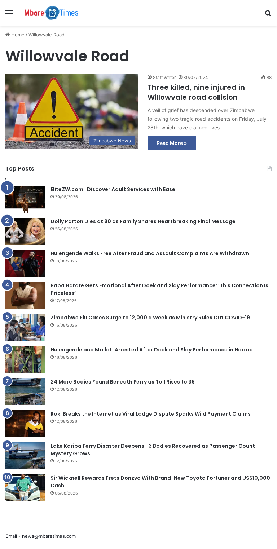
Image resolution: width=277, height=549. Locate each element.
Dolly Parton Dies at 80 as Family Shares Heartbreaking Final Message (143, 221)
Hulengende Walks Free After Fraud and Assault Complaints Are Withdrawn (149, 253)
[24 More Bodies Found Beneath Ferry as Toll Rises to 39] (25, 391)
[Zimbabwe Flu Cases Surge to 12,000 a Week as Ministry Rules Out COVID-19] (25, 327)
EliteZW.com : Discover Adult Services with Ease (112, 189)
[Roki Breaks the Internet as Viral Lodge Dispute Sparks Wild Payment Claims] (25, 423)
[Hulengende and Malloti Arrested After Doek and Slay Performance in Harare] (25, 359)
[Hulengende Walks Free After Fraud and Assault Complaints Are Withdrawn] (25, 263)
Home (17, 34)
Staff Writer (164, 77)
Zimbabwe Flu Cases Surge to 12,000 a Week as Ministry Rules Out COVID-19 (150, 317)
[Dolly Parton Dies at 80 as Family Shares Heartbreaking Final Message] (25, 231)
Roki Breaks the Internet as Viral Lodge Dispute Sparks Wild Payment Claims (150, 413)
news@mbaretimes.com (49, 536)
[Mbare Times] (51, 13)
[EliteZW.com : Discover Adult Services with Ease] (25, 199)
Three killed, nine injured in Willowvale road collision (196, 92)
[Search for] (268, 16)
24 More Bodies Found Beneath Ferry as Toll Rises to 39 (122, 381)
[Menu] (9, 16)
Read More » (172, 143)
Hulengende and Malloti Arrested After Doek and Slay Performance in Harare (151, 349)
